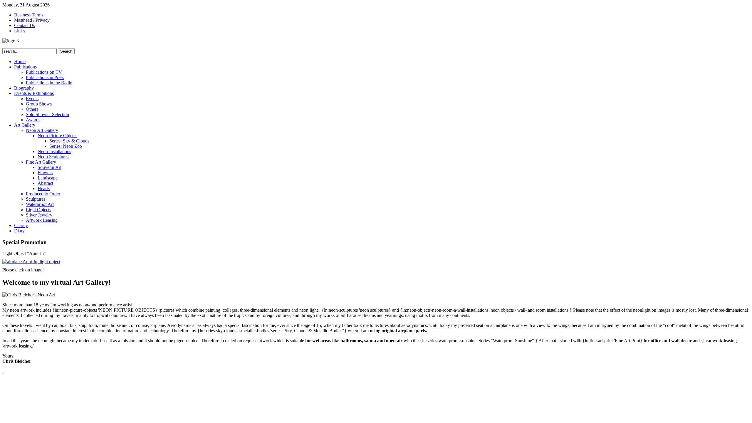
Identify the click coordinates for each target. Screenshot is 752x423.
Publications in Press (45, 77)
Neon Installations (54, 151)
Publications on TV (44, 72)
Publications (25, 66)
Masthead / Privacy (32, 20)
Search (66, 51)
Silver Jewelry (39, 214)
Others (32, 109)
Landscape (48, 177)
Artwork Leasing (42, 220)
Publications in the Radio (49, 82)
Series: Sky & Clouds (69, 140)
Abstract (45, 183)
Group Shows (39, 103)
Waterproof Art (40, 204)
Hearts (44, 188)
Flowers (45, 172)
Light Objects (38, 209)
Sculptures (35, 199)
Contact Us (24, 25)
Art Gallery (24, 124)
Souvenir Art (49, 167)
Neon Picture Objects (57, 135)
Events (32, 98)
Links (19, 30)
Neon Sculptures (53, 156)
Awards (33, 119)
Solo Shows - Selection (47, 114)
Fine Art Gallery (41, 162)
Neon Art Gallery (42, 130)
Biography (24, 87)
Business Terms (28, 14)
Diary (19, 230)
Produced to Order (43, 193)
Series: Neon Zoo (65, 146)
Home (20, 61)
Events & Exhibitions (34, 93)
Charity (21, 225)
